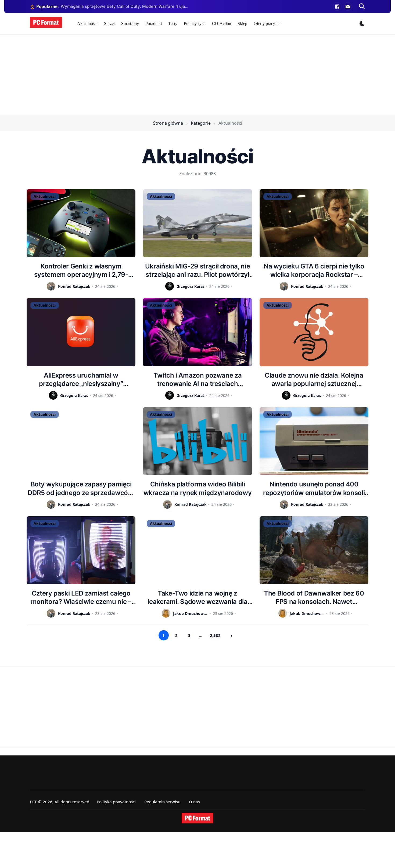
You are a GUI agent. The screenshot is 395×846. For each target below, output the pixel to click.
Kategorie (201, 123)
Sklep (242, 23)
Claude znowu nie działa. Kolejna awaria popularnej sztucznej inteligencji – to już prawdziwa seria (314, 379)
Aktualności (87, 23)
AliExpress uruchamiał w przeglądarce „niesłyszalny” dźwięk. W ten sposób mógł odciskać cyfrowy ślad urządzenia (81, 379)
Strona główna (168, 123)
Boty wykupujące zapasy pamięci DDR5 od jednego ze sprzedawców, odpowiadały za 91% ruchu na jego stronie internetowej (81, 488)
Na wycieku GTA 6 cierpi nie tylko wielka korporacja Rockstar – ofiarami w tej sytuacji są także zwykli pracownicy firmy (314, 270)
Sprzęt (109, 23)
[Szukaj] (362, 6)
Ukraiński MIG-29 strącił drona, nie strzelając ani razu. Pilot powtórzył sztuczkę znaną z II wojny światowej (197, 270)
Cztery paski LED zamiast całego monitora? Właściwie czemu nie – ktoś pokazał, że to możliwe (81, 597)
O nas (194, 801)
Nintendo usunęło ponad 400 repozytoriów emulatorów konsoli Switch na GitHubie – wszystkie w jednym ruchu (314, 488)
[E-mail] (348, 6)
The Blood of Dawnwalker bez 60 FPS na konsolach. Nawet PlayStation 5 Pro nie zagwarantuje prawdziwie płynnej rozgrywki (314, 597)
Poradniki (153, 23)
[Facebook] (337, 6)
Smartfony (130, 23)
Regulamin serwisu (162, 801)
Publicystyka (195, 23)
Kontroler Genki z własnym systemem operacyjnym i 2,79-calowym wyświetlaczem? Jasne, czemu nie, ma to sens (81, 270)
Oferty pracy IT (267, 23)
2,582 (215, 635)
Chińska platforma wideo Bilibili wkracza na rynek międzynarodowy (197, 488)
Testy (172, 23)
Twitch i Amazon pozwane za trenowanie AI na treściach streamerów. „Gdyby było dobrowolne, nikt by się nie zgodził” (197, 379)
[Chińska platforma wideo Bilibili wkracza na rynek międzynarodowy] (197, 441)
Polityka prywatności (116, 801)
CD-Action (221, 23)
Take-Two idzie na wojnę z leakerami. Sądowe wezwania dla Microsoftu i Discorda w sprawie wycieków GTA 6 (197, 597)
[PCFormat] (197, 818)
